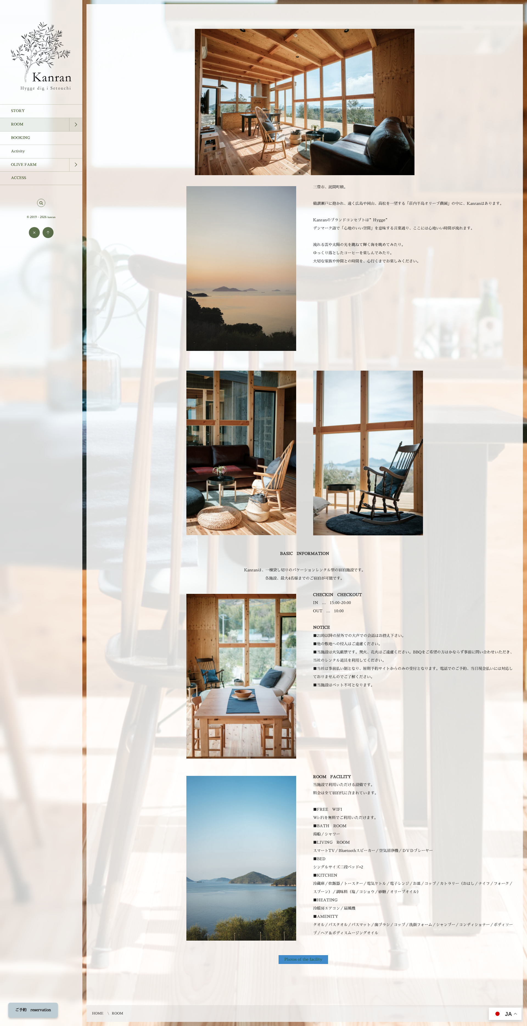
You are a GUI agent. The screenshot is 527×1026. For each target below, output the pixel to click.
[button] (41, 203)
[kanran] (41, 89)
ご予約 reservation (33, 1010)
